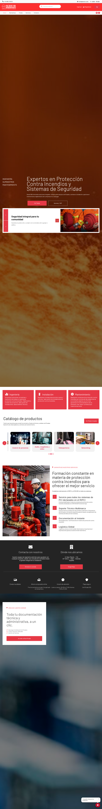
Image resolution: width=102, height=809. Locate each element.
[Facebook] (97, 13)
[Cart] (97, 7)
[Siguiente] (97, 443)
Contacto (36, 13)
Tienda (20, 13)
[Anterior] (4, 443)
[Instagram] (99, 13)
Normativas (12, 13)
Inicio (4, 13)
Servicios (28, 13)
